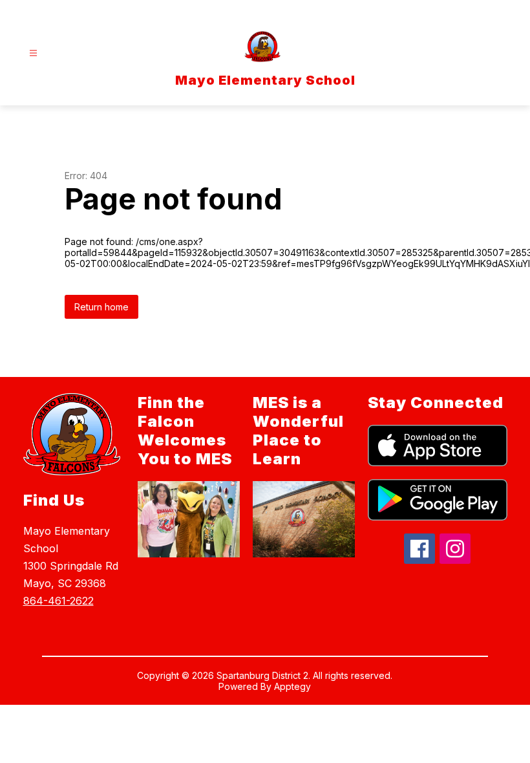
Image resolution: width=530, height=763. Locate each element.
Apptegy (292, 686)
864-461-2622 (58, 600)
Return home (101, 306)
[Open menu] (33, 53)
